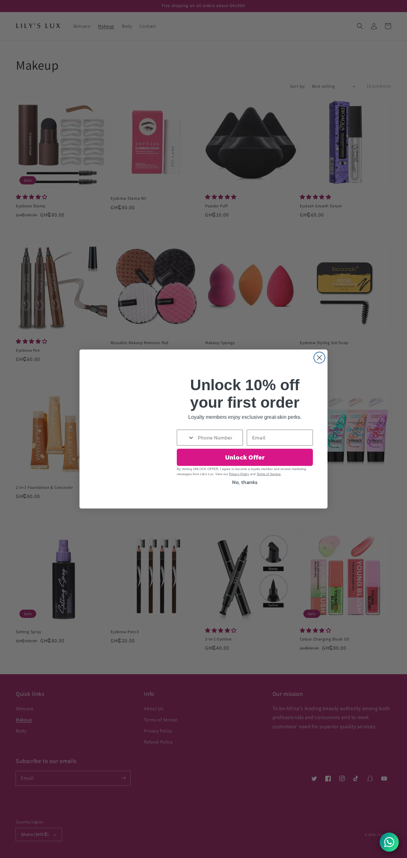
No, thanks (245, 482)
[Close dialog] (319, 357)
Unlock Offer (245, 457)
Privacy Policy (239, 474)
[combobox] (186, 437)
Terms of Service (269, 474)
